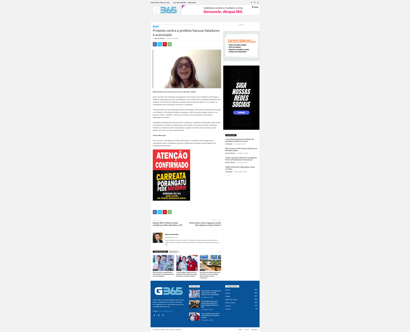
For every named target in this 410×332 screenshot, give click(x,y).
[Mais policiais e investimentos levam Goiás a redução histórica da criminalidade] (163, 263)
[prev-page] (217, 252)
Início (154, 24)
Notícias (227, 290)
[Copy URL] (174, 44)
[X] (258, 2)
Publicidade (192, 2)
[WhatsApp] (170, 44)
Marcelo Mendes (160, 38)
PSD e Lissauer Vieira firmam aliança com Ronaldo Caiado (241, 149)
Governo (228, 309)
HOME (240, 329)
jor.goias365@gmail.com (166, 311)
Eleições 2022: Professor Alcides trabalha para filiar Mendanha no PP (167, 224)
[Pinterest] (165, 44)
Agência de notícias (231, 299)
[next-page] (220, 252)
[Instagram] (254, 2)
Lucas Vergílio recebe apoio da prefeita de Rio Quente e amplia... (210, 315)
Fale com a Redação (179, 2)
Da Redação (228, 144)
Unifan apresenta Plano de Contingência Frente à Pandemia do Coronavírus (241, 159)
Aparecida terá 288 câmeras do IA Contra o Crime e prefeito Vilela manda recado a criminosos (210, 275)
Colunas (246, 329)
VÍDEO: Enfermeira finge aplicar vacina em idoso (240, 168)
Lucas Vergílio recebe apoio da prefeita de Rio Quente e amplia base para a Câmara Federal (186, 274)
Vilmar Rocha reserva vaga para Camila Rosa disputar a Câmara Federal (205, 224)
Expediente (254, 329)
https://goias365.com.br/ (171, 237)
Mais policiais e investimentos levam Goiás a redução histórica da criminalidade (163, 274)
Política (159, 24)
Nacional (228, 306)
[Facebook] (251, 2)
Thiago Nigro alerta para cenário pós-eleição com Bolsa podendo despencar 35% (209, 304)
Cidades (227, 296)
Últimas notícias (230, 303)
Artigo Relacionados (160, 251)
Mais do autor (173, 251)
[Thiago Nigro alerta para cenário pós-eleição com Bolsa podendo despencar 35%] (194, 304)
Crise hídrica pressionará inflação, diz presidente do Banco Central (239, 140)
